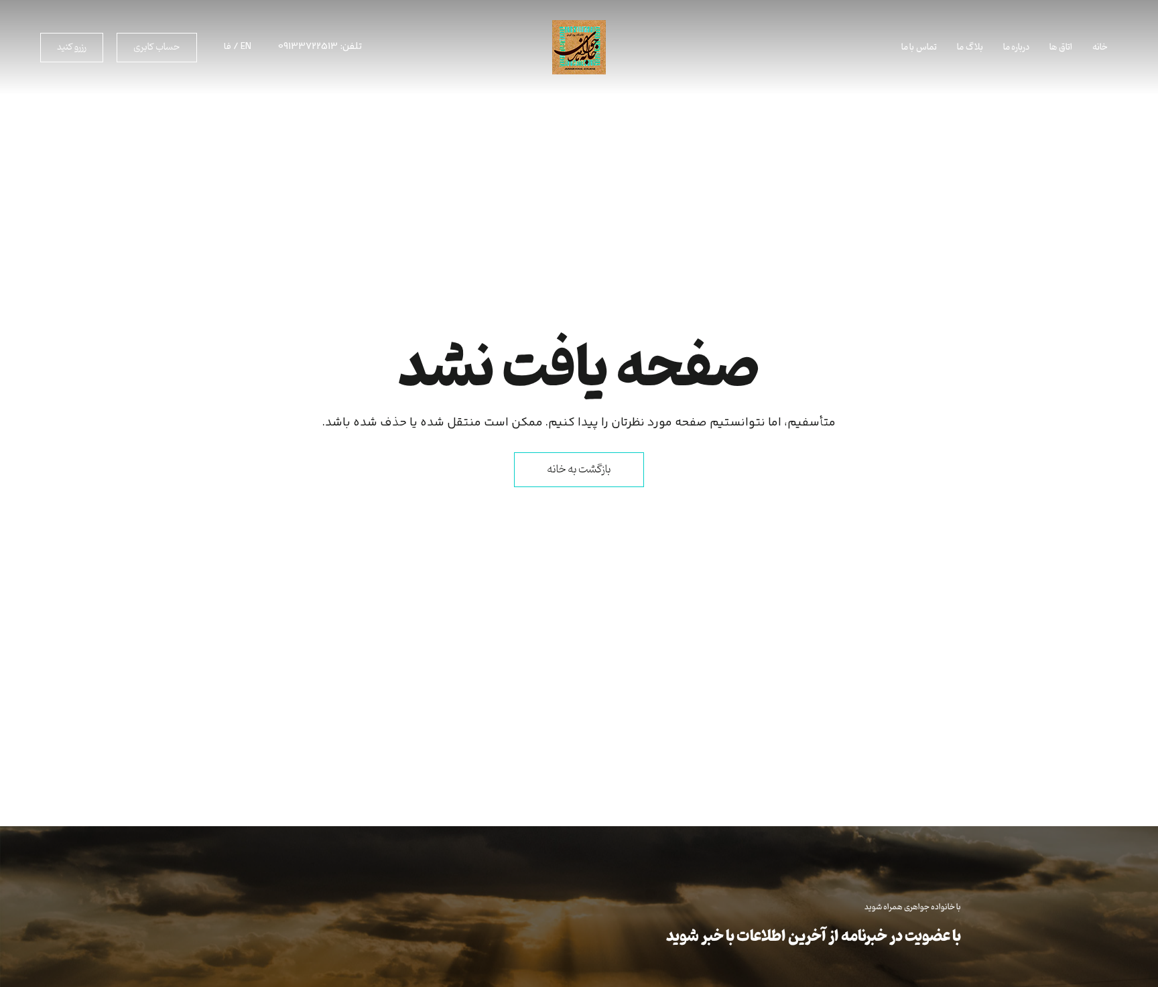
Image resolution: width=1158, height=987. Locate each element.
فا (227, 47)
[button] (157, 47)
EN (246, 47)
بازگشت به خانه (579, 470)
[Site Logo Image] (579, 47)
